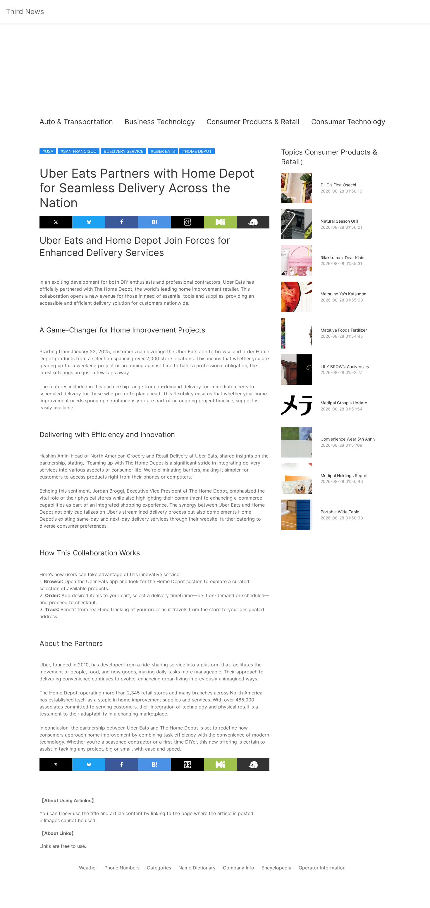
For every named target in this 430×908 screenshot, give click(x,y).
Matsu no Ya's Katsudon (343, 293)
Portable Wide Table (340, 511)
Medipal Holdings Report (344, 475)
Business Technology (160, 121)
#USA (47, 151)
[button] (49, 122)
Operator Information (322, 868)
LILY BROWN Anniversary (345, 366)
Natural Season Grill (339, 221)
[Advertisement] (215, 70)
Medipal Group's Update (344, 402)
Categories (159, 868)
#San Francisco (79, 151)
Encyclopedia (276, 868)
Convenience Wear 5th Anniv (348, 438)
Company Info (238, 868)
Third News (25, 11)
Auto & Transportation (76, 121)
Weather (88, 868)
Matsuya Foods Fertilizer (344, 329)
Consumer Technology (348, 121)
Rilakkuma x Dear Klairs (343, 257)
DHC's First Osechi (338, 184)
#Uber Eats (163, 151)
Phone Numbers (122, 868)
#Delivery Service (123, 151)
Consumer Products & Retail (253, 121)
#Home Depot (197, 151)
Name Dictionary (197, 868)
